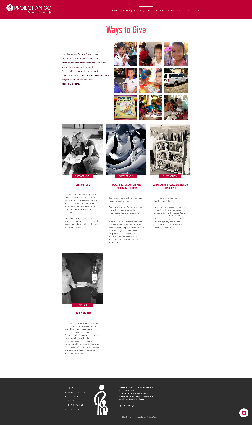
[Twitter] (124, 405)
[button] (125, 54)
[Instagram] (132, 405)
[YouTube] (128, 405)
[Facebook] (120, 405)
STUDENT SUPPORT (77, 392)
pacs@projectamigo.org (135, 399)
